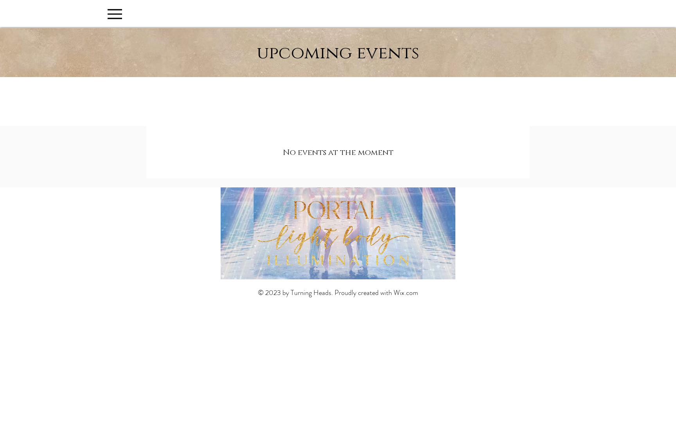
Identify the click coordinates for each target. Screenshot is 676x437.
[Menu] (115, 14)
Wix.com (406, 293)
